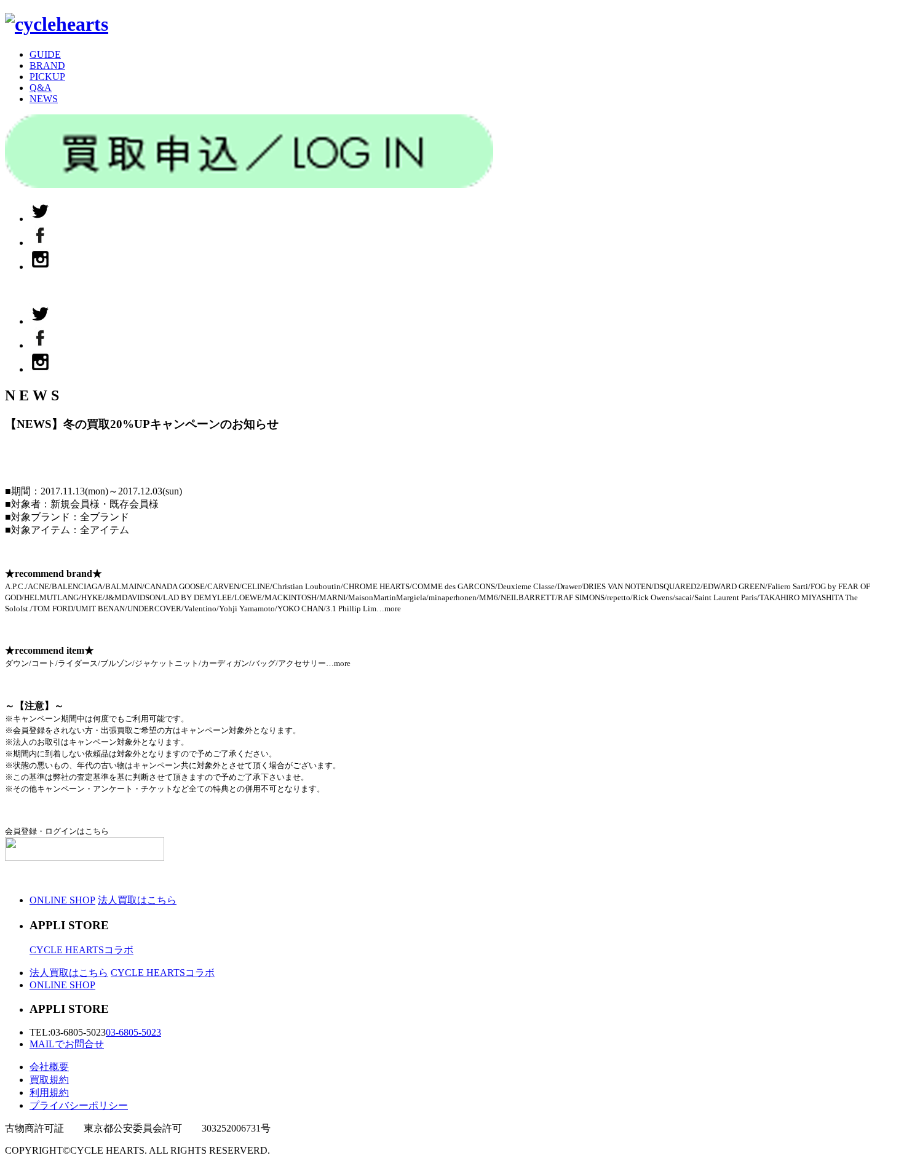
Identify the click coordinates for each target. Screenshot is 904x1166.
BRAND (47, 65)
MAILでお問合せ (67, 1044)
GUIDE (45, 54)
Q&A (41, 87)
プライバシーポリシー (79, 1105)
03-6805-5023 (133, 1032)
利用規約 (49, 1092)
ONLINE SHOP (62, 900)
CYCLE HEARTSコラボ (81, 950)
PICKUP (47, 76)
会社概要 (49, 1066)
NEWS (44, 98)
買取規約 (49, 1079)
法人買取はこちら (137, 900)
